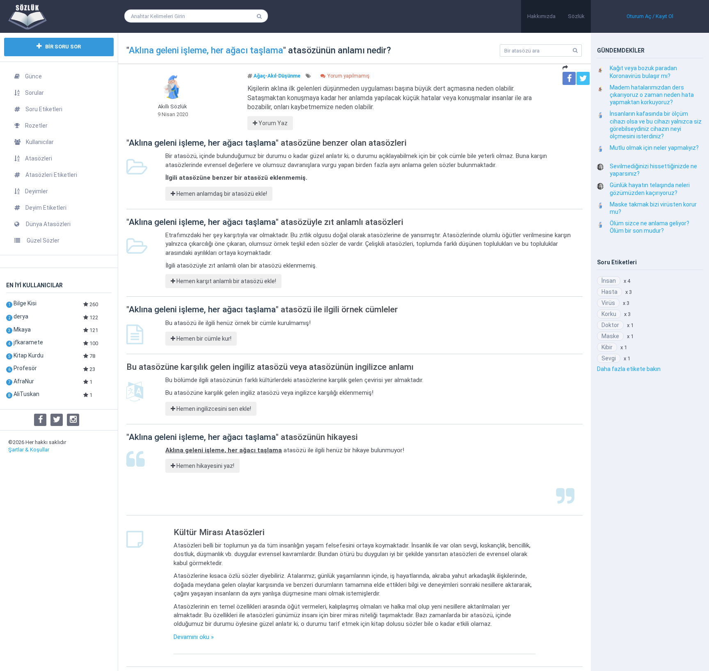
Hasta (610, 292)
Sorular (34, 92)
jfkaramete (28, 342)
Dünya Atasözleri (48, 224)
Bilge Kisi (25, 303)
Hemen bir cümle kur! (203, 338)
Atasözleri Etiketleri (51, 175)
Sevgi (609, 358)
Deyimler (36, 191)
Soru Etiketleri (43, 109)
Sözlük (576, 16)
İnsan (609, 280)
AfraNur (24, 381)
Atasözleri (38, 158)
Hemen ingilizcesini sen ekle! (213, 408)
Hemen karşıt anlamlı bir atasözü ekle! (225, 281)
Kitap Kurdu (28, 355)
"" (206, 50)
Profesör (25, 368)
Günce (33, 76)
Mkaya (22, 329)
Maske (610, 336)
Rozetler (36, 125)
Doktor (610, 325)
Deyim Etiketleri (45, 207)
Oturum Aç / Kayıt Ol (650, 16)
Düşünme (289, 76)
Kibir (607, 347)
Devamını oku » (194, 637)
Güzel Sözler (42, 240)
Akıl (272, 76)
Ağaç (259, 76)
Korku (609, 314)
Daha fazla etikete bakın (629, 369)
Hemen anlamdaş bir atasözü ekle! (221, 193)
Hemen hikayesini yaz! (204, 466)
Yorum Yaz (272, 123)
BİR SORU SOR (62, 47)
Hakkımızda (541, 16)
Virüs (608, 303)
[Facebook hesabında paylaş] (569, 78)
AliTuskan (26, 394)
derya (21, 316)
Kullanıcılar (40, 142)
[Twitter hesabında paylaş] (583, 78)
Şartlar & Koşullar (28, 450)
